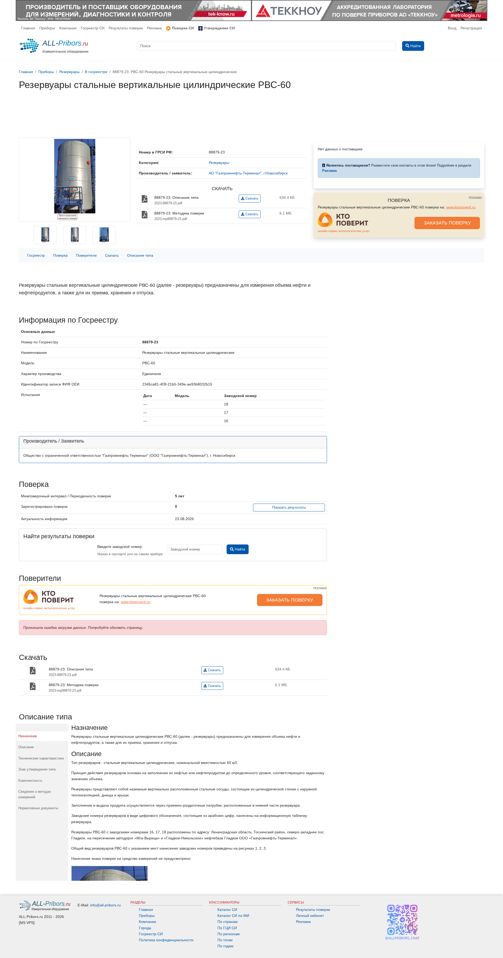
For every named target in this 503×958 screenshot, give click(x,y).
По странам (227, 922)
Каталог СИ (227, 909)
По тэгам (225, 940)
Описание (26, 747)
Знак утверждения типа (37, 769)
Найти (239, 549)
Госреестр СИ (93, 28)
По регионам (228, 934)
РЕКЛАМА (475, 197)
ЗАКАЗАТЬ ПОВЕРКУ (447, 222)
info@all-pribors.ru (105, 905)
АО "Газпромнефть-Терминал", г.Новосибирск (248, 173)
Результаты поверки (126, 28)
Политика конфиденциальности (166, 940)
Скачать (251, 198)
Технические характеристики (41, 758)
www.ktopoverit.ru (460, 207)
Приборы (47, 28)
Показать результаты (289, 507)
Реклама (154, 28)
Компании (67, 28)
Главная (28, 28)
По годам (225, 946)
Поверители (86, 255)
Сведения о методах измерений (34, 794)
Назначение (27, 736)
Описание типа (140, 255)
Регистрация (471, 28)
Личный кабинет (310, 915)
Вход (452, 28)
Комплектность (30, 781)
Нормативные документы (38, 808)
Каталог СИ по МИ (233, 915)
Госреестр (36, 255)
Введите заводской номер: (120, 546)
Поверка (60, 255)
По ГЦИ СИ (227, 928)
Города (145, 928)
